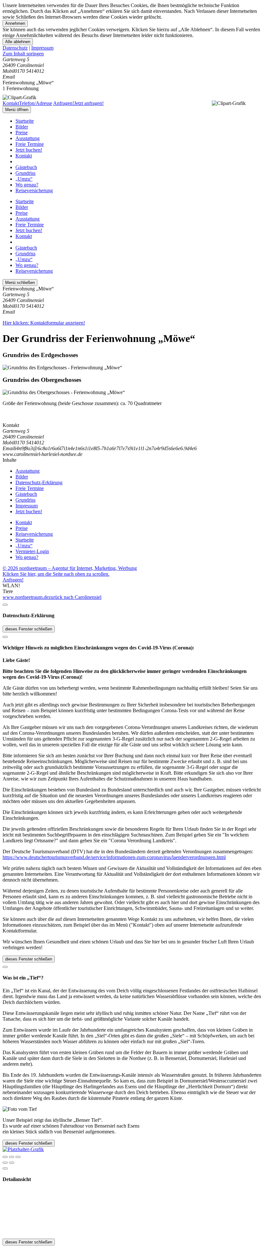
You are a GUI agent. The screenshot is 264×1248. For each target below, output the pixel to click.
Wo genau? (26, 184)
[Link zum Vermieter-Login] (23, 1149)
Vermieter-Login (32, 551)
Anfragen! (13, 579)
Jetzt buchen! (28, 150)
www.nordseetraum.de (26, 597)
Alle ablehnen (17, 41)
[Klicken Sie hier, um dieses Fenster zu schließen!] (5, 605)
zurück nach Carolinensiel (75, 597)
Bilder (21, 126)
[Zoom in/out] (18, 1157)
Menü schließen (20, 282)
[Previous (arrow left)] (5, 1163)
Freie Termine (29, 144)
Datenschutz (15, 48)
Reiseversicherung (34, 190)
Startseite (24, 121)
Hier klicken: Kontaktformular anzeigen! (44, 323)
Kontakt (23, 155)
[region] (132, 54)
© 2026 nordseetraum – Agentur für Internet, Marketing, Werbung (70, 568)
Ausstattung (27, 138)
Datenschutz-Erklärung (38, 482)
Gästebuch (26, 167)
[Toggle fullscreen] (11, 1157)
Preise (21, 132)
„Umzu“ (24, 179)
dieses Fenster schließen (28, 629)
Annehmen (15, 23)
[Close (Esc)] (5, 1157)
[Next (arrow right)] (11, 1163)
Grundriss (25, 173)
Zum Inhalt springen (23, 53)
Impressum (42, 48)
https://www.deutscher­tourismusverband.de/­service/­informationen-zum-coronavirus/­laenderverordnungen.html (114, 857)
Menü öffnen (16, 109)
